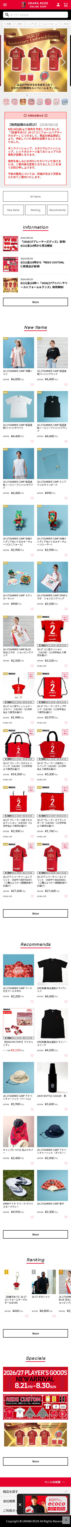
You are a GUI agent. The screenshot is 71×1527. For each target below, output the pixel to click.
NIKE (19, 23)
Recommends (57, 209)
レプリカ (32, 23)
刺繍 (8, 23)
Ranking (35, 209)
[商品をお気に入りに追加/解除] (32, 384)
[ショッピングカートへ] (66, 4)
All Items (35, 196)
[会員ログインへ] (58, 4)
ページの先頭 (52, 1482)
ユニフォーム (50, 23)
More (35, 302)
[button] (4, 4)
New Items (13, 209)
